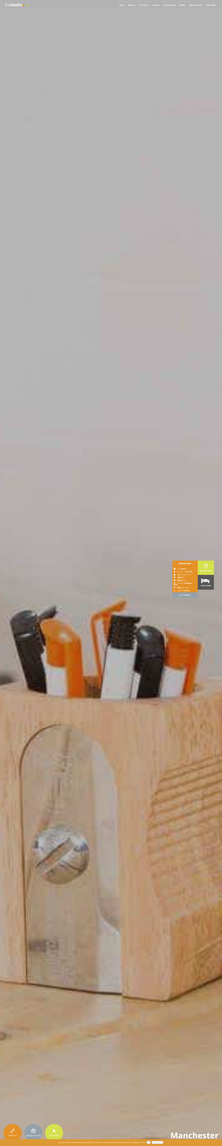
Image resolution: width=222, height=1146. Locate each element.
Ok (149, 1142)
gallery (182, 5)
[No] (219, 1142)
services (156, 5)
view (184, 595)
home (121, 5)
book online (211, 5)
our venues (144, 5)
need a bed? (206, 585)
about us (131, 5)
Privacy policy (157, 1142)
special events (169, 5)
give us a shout (195, 5)
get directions (206, 571)
